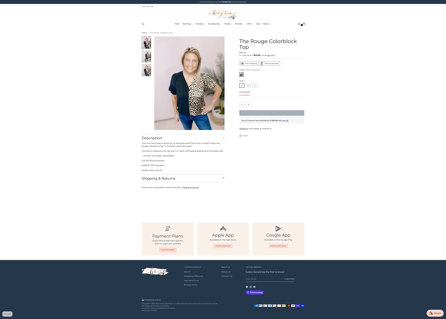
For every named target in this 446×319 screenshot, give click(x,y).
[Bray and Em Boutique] (223, 14)
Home (144, 33)
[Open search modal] (143, 24)
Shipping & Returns (193, 276)
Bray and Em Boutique (164, 303)
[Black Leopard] (241, 74)
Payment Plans (191, 280)
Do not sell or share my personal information (158, 308)
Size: (242, 81)
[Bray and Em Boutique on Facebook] (247, 287)
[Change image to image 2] (146, 56)
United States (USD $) (152, 300)
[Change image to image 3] (146, 70)
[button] (271, 55)
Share (245, 136)
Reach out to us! (191, 187)
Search (187, 272)
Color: (249, 70)
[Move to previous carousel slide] (297, 210)
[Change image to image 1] (146, 42)
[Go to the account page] (298, 24)
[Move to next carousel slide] (302, 210)
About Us (225, 272)
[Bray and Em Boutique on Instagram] (250, 287)
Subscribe (290, 279)
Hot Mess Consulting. (161, 306)
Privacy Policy (191, 285)
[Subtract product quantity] (241, 104)
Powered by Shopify (149, 310)
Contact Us (226, 276)
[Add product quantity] (248, 104)
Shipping (243, 129)
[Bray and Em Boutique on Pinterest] (254, 287)
